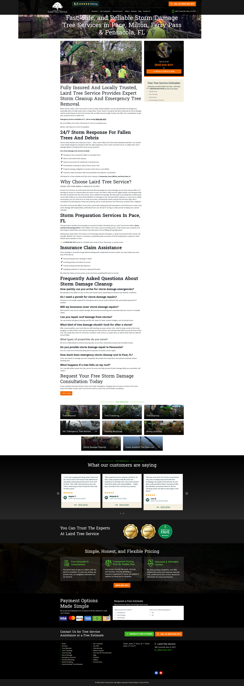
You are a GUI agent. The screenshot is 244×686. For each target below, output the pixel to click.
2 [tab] (123, 513)
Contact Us (146, 11)
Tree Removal (66, 648)
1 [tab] (121, 513)
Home (64, 644)
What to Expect (98, 650)
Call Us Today (66, 393)
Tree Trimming (67, 650)
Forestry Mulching (68, 660)
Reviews (134, 11)
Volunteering (97, 648)
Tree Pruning (66, 653)
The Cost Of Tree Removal (102, 653)
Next (186, 493)
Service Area (97, 662)
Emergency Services (69, 657)
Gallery (127, 11)
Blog (139, 11)
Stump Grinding (67, 662)
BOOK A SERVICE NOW (165, 71)
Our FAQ (96, 646)
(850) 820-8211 (101, 119)
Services (95, 11)
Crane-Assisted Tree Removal (72, 664)
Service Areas (117, 11)
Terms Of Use (144, 682)
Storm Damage (67, 655)
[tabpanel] (163, 492)
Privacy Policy (133, 682)
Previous (58, 493)
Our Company (105, 11)
